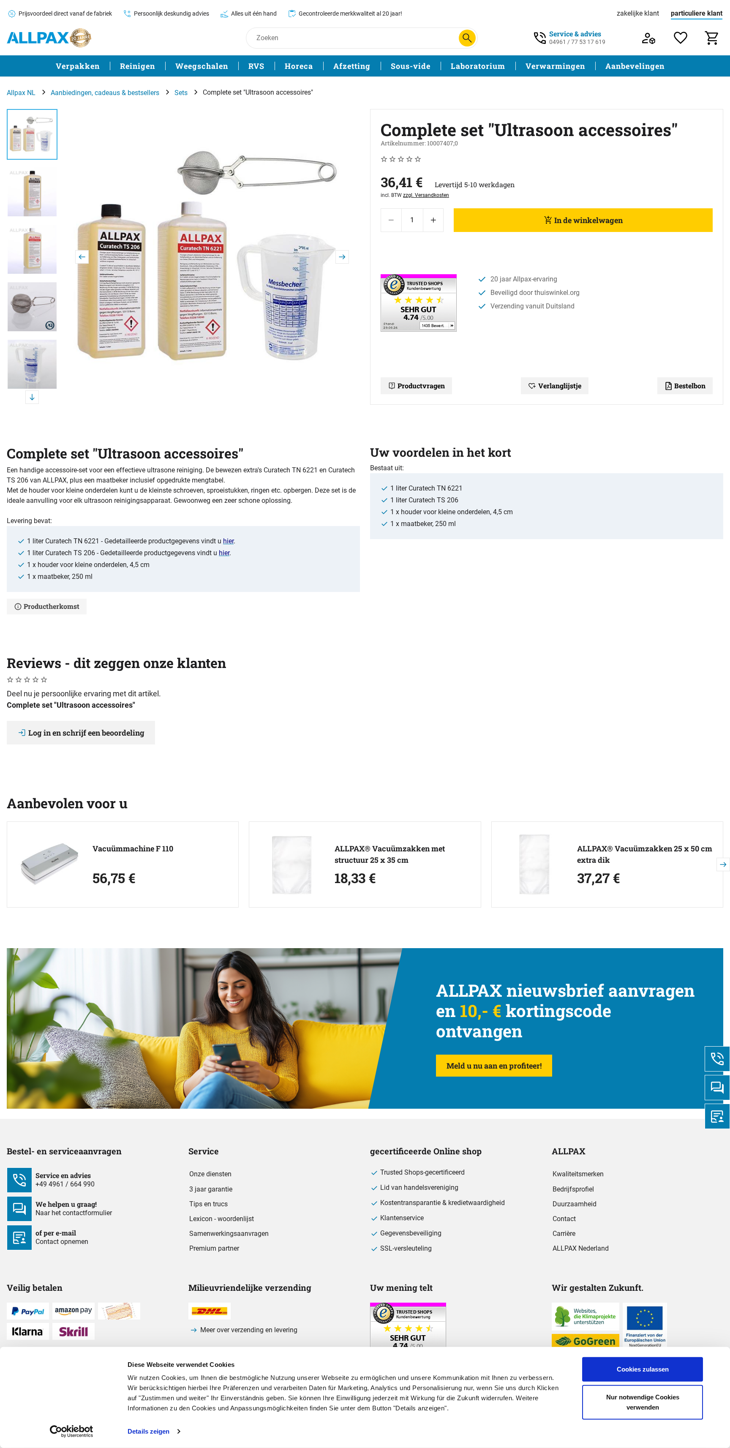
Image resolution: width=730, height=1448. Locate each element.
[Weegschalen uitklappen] (233, 66)
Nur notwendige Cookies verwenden (642, 1401)
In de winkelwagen (588, 220)
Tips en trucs (208, 1204)
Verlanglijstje (559, 385)
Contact (564, 1219)
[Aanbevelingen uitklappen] (670, 66)
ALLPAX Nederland (581, 1248)
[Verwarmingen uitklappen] (590, 66)
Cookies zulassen (643, 1369)
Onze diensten (210, 1174)
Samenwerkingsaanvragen (229, 1234)
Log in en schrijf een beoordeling (86, 733)
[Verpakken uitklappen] (105, 66)
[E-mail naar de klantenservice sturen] (717, 1116)
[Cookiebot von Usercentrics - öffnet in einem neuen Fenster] (72, 1431)
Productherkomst (51, 606)
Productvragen (421, 385)
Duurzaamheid (575, 1204)
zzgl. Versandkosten (426, 195)
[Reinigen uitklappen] (160, 66)
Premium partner (214, 1248)
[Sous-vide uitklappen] (435, 66)
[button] (212, 257)
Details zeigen (148, 1431)
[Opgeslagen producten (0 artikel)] (681, 38)
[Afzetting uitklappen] (375, 66)
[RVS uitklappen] (269, 66)
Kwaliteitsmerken (578, 1174)
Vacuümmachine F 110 (133, 848)
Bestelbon (689, 385)
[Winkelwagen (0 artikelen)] (712, 38)
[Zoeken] (467, 38)
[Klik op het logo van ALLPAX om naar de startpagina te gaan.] (49, 37)
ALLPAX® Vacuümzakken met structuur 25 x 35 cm (390, 854)
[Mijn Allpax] (648, 38)
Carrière (564, 1234)
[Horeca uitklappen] (318, 66)
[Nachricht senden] (717, 1087)
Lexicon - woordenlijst (221, 1219)
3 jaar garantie (210, 1189)
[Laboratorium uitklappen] (510, 66)
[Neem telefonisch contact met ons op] (717, 1059)
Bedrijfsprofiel (573, 1189)
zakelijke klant (638, 13)
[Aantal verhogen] (433, 220)
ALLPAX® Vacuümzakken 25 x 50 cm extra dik (644, 854)
